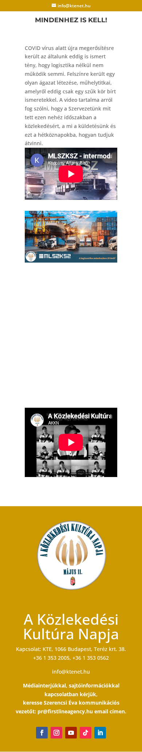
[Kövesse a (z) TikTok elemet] (85, 733)
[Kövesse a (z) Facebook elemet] (42, 733)
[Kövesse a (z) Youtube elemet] (71, 733)
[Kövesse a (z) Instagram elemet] (56, 733)
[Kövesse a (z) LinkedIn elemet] (100, 733)
